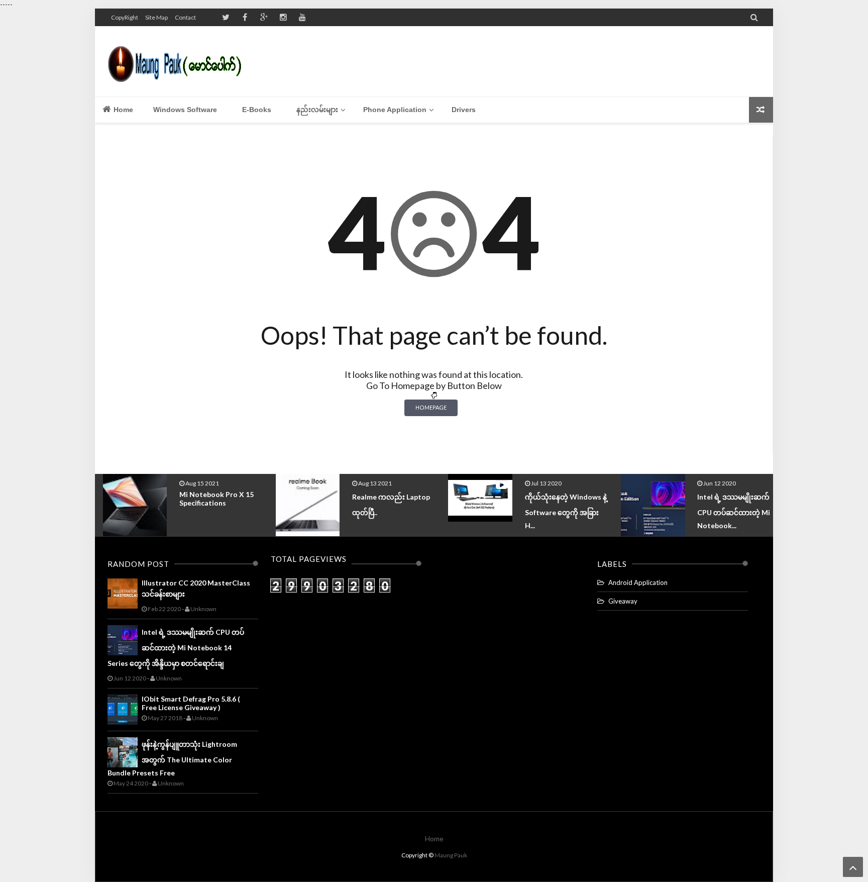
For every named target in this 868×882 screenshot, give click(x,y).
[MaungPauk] (179, 61)
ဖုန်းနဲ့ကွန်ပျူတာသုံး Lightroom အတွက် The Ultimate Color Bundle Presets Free (172, 758)
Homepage (431, 407)
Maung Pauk (451, 855)
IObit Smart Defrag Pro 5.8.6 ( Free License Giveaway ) (191, 703)
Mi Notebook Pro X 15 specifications (209, 498)
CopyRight (124, 17)
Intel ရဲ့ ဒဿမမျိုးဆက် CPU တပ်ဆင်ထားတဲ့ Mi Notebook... (726, 511)
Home (122, 110)
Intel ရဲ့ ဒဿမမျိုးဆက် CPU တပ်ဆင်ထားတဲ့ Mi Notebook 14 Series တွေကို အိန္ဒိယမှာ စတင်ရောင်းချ (175, 647)
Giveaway (622, 601)
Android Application (638, 582)
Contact (185, 17)
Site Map (156, 17)
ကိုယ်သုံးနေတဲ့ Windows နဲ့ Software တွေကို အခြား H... (558, 511)
